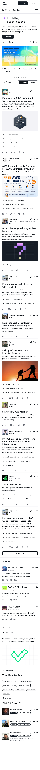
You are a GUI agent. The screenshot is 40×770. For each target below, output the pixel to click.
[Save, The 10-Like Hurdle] (22, 504)
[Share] (19, 152)
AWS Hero (14, 712)
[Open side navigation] (36, 10)
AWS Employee (14, 222)
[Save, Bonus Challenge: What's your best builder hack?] (22, 270)
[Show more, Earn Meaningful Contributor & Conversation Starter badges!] (29, 152)
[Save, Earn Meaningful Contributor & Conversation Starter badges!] (24, 152)
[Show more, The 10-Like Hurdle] (27, 504)
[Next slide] (36, 42)
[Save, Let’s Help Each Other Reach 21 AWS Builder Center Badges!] (22, 336)
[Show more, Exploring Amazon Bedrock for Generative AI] (25, 309)
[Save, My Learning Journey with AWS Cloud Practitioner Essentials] (22, 547)
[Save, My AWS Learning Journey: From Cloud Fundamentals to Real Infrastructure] (20, 471)
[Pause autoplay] (33, 42)
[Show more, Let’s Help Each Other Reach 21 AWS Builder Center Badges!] (27, 336)
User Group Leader (24, 712)
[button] (13, 3)
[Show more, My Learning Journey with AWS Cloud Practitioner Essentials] (27, 547)
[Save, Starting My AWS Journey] (24, 425)
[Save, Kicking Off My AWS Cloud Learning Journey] (22, 398)
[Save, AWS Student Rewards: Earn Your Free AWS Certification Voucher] (24, 214)
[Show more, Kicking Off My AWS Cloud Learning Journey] (27, 398)
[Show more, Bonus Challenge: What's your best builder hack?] (27, 270)
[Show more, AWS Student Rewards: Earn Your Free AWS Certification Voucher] (29, 214)
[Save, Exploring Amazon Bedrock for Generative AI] (20, 309)
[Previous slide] (30, 42)
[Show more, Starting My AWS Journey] (29, 425)
